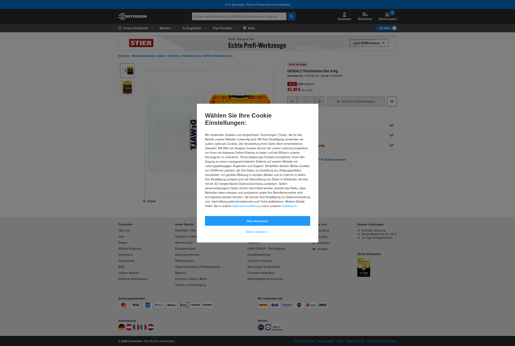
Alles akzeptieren (258, 221)
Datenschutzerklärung (246, 206)
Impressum (289, 206)
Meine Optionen (257, 231)
